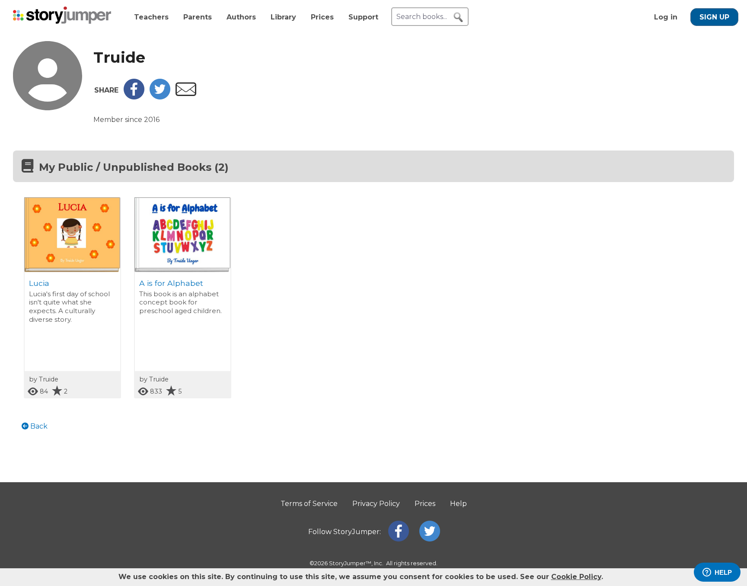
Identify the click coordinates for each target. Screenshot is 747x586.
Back (38, 426)
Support (363, 17)
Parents (197, 17)
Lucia (39, 283)
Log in (665, 17)
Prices (322, 17)
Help (458, 504)
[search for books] (458, 17)
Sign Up (714, 17)
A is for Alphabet (171, 283)
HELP (723, 572)
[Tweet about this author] (160, 97)
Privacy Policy (376, 504)
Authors (241, 17)
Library (283, 17)
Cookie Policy (576, 577)
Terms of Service (309, 504)
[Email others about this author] (186, 94)
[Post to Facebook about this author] (134, 97)
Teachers (151, 17)
